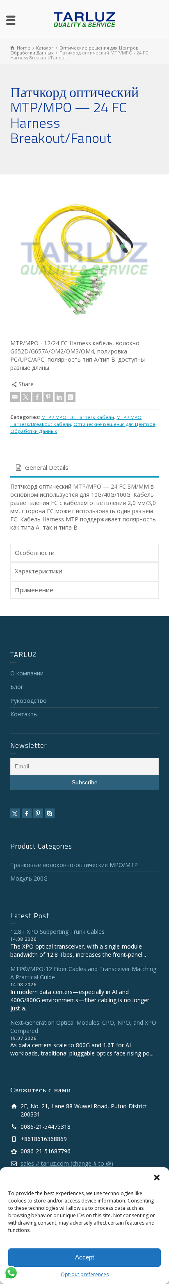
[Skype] (50, 813)
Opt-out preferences (85, 1274)
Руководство (28, 700)
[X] (26, 397)
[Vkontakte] (70, 397)
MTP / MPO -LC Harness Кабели (77, 417)
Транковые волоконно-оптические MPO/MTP (74, 865)
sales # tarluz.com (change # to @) (67, 1163)
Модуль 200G (29, 878)
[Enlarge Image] (84, 259)
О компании (26, 673)
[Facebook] (37, 397)
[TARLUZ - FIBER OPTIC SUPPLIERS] (84, 19)
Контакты (24, 714)
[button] (157, 1177)
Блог (16, 687)
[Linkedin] (59, 397)
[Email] (15, 397)
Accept (84, 1257)
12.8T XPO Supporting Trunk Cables (57, 931)
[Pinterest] (48, 397)
